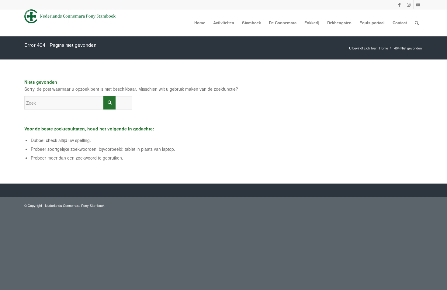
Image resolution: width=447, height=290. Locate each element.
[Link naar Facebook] (399, 4)
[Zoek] (417, 22)
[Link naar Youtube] (418, 4)
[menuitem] (199, 22)
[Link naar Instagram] (408, 4)
